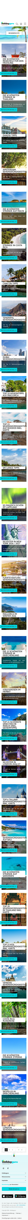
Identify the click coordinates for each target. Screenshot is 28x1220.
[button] (14, 1189)
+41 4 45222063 (21, 1205)
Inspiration (5, 1180)
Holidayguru (5, 1173)
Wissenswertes (6, 1176)
